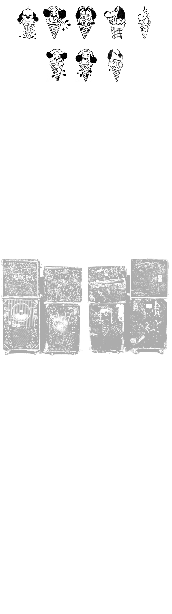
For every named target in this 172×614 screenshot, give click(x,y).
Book (57, 87)
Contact (57, 44)
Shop (86, 87)
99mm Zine (115, 44)
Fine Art (144, 44)
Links (115, 87)
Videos (86, 44)
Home (28, 44)
